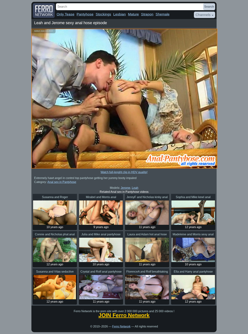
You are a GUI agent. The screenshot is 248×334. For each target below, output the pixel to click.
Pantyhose (85, 14)
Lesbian (119, 14)
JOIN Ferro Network (124, 315)
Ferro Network (121, 326)
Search (209, 6)
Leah (135, 187)
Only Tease (65, 14)
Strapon (147, 14)
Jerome (125, 187)
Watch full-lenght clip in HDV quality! (124, 172)
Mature (133, 14)
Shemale (163, 14)
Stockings (103, 14)
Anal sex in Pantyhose (61, 182)
